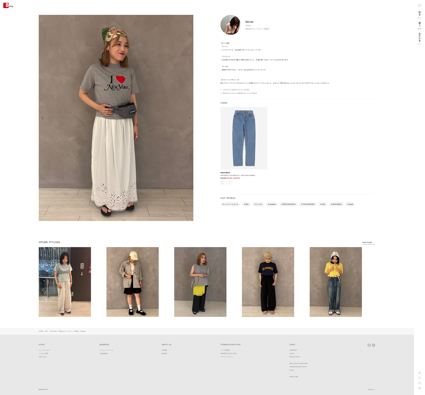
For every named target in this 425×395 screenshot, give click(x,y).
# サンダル (258, 204)
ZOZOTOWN (293, 350)
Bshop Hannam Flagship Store (298, 363)
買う (46, 331)
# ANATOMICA (336, 204)
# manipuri (272, 204)
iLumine (291, 353)
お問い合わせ (43, 357)
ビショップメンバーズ (106, 350)
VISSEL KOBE (293, 377)
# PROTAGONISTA (288, 204)
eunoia (291, 370)
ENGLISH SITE (43, 389)
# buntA (350, 204)
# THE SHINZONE (308, 204)
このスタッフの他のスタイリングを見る (236, 89)
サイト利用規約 (225, 350)
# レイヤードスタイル (230, 204)
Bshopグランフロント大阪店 (257, 29)
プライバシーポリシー (227, 357)
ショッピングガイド (45, 350)
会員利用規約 (104, 353)
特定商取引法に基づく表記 (228, 353)
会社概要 (164, 350)
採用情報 (164, 353)
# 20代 (322, 204)
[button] (189, 118)
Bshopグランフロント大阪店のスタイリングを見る (240, 93)
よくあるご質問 (43, 353)
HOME (41, 331)
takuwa (83, 331)
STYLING (53, 331)
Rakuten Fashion (294, 357)
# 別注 (246, 204)
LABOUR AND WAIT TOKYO (297, 367)
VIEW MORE (367, 242)
